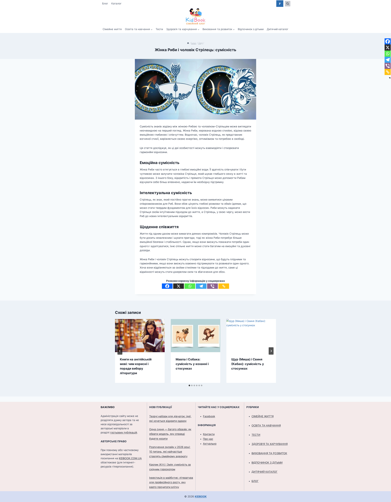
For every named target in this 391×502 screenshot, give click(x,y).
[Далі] (271, 351)
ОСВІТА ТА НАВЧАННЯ (266, 425)
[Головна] (188, 43)
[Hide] (390, 78)
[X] (178, 286)
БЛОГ (255, 481)
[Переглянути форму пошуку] (287, 3)
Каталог (116, 3)
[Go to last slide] (119, 351)
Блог (105, 3)
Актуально (209, 443)
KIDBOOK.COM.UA (130, 458)
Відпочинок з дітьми (251, 29)
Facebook (209, 416)
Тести (159, 29)
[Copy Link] (223, 286)
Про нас (208, 438)
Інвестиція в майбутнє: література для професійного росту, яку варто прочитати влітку (171, 482)
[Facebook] (167, 286)
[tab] (189, 385)
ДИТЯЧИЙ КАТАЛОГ (265, 471)
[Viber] (212, 286)
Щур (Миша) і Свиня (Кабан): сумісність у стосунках (247, 364)
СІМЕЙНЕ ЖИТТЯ (263, 416)
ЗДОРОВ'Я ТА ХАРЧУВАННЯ (270, 443)
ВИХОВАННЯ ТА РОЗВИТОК (269, 453)
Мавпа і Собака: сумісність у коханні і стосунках (192, 364)
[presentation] (140, 335)
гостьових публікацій (123, 432)
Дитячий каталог (277, 29)
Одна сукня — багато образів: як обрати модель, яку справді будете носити (170, 434)
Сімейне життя (112, 29)
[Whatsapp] (190, 286)
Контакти (209, 434)
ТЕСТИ (256, 434)
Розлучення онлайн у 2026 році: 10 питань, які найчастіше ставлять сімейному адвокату (169, 451)
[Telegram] (201, 286)
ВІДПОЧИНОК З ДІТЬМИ (267, 462)
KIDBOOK (201, 496)
